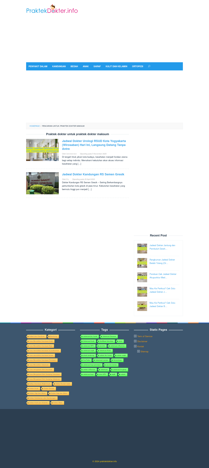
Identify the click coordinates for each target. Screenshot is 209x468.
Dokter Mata (57, 403)
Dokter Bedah (49, 388)
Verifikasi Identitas (106, 341)
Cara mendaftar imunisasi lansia (41, 355)
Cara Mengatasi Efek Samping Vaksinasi (44, 379)
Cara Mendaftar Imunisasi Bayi (40, 346)
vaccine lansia (111, 365)
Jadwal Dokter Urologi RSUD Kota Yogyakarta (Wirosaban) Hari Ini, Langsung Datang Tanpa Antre (94, 145)
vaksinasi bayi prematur (92, 365)
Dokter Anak (33, 388)
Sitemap (144, 351)
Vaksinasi (104, 369)
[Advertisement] (123, 36)
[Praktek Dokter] (52, 8)
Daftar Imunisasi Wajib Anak (39, 384)
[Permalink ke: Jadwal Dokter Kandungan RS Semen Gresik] (42, 182)
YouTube (86, 360)
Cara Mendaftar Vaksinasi (38, 365)
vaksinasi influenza (117, 346)
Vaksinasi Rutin (105, 350)
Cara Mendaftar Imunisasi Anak (41, 341)
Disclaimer (142, 341)
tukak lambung (88, 355)
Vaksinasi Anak (88, 341)
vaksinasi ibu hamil (90, 336)
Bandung (53, 336)
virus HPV (102, 374)
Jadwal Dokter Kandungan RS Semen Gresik (93, 174)
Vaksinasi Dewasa (109, 336)
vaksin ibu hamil (106, 355)
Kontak (140, 346)
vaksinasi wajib (88, 350)
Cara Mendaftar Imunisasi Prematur (42, 360)
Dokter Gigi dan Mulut (37, 393)
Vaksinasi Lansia (101, 360)
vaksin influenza (89, 369)
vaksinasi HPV (88, 346)
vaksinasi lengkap (119, 369)
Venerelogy (117, 360)
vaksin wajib (121, 355)
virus (120, 341)
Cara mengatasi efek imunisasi (40, 369)
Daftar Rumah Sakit (63, 384)
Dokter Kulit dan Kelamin (38, 403)
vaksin (123, 374)
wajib (113, 374)
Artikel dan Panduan (37, 336)
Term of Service (144, 336)
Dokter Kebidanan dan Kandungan (42, 398)
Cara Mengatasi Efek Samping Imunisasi (44, 374)
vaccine (102, 346)
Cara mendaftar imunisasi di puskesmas (44, 350)
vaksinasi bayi (88, 374)
